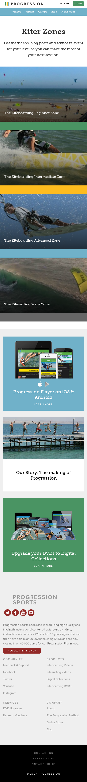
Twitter (7, 679)
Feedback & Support (16, 665)
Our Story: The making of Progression (43, 475)
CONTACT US (43, 753)
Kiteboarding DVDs (59, 686)
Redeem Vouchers (15, 715)
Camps (42, 11)
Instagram (9, 693)
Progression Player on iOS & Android (43, 394)
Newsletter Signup (22, 650)
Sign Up (65, 3)
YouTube (8, 686)
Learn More (43, 404)
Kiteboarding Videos (60, 665)
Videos (16, 11)
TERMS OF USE (43, 758)
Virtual (29, 11)
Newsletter (68, 11)
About (51, 708)
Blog (54, 11)
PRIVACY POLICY (43, 764)
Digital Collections (58, 679)
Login (78, 3)
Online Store (55, 722)
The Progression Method (63, 715)
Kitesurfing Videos (59, 672)
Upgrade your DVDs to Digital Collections (43, 556)
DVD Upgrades (13, 708)
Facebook (9, 672)
